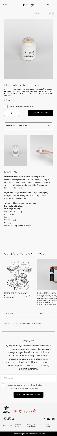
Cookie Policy (48, 426)
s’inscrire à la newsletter (28, 394)
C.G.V (4, 425)
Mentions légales (18, 426)
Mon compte (38, 13)
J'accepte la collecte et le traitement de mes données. (25, 386)
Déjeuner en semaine (15, 293)
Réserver (50, 5)
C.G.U (10, 425)
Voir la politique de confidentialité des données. (23, 388)
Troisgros (7, 323)
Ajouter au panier (40, 113)
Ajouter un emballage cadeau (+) (22, 106)
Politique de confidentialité (32, 426)
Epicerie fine (17, 323)
